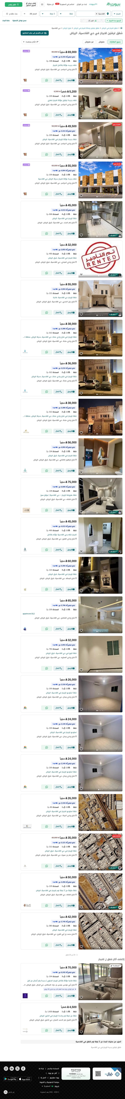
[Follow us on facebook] (23, 1070)
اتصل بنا (43, 1077)
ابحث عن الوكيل (82, 4)
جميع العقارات (115, 42)
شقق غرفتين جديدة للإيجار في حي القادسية (106, 1047)
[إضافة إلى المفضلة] (81, 82)
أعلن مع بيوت (52, 1073)
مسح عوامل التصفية (19, 20)
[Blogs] (93, 4)
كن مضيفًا (50, 4)
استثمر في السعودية (65, 4)
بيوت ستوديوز (54, 1077)
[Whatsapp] (46, 80)
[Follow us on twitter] (17, 1070)
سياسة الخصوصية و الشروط (49, 1082)
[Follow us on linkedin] (11, 1070)
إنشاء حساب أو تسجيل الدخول (31, 4)
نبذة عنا (41, 1068)
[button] (117, 13)
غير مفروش (89, 42)
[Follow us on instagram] (6, 1070)
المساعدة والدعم (53, 1068)
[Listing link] (71, 66)
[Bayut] (113, 4)
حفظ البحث (6, 20)
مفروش (101, 42)
